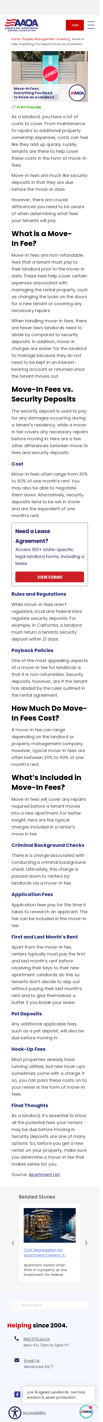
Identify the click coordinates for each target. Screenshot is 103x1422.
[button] (13, 1242)
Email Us (32, 1361)
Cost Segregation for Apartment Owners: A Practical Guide (44, 1252)
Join (75, 25)
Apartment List (44, 1175)
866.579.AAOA (36, 1339)
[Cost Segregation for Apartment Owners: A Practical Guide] (50, 1225)
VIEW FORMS (49, 577)
